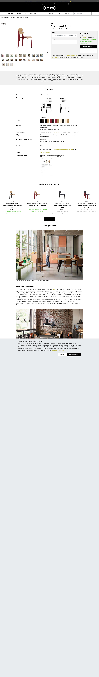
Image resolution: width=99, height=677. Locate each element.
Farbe (53, 32)
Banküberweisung (72, 55)
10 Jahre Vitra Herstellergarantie (63, 149)
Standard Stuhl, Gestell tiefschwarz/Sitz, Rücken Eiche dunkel (62, 205)
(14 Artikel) (22, 17)
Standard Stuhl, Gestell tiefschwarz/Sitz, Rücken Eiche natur (12, 205)
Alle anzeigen (49, 219)
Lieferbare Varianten (88, 51)
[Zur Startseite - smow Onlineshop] (49, 8)
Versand (84, 37)
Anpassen (62, 354)
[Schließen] (97, 1)
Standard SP (56, 132)
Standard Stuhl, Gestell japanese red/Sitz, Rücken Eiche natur (37, 204)
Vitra (54, 289)
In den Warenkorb (88, 46)
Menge (53, 39)
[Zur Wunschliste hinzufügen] (96, 23)
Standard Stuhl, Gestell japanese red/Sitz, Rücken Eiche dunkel (86, 204)
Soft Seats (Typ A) (45, 152)
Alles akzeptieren (74, 354)
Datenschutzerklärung (57, 350)
